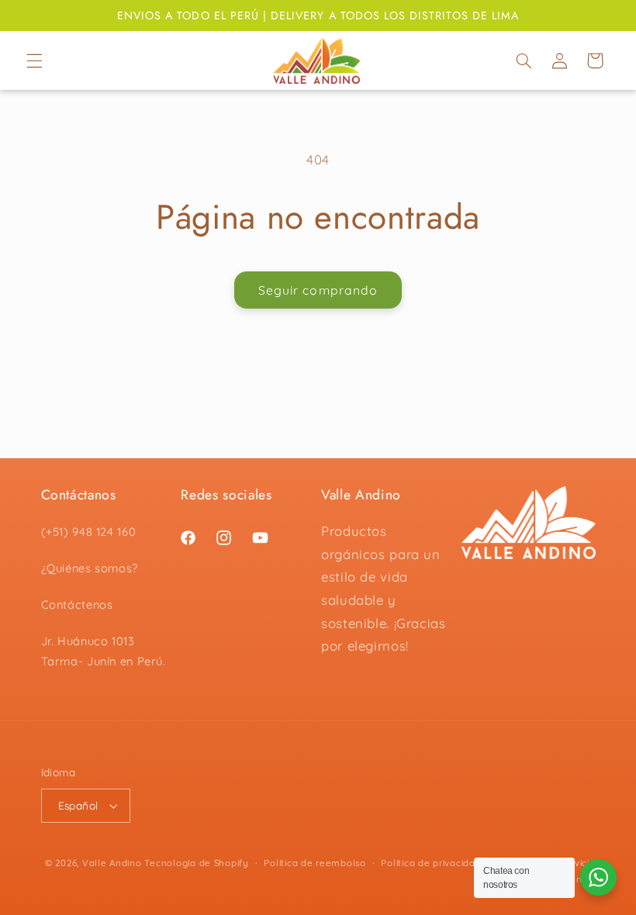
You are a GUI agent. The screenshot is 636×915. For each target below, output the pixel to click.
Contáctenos (77, 604)
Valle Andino (112, 862)
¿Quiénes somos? (89, 568)
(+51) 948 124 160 (89, 531)
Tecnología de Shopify (196, 862)
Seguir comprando (318, 290)
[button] (34, 60)
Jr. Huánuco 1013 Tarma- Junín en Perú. (103, 651)
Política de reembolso (314, 862)
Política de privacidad (431, 862)
